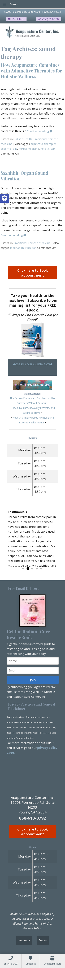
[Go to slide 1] (23, 568)
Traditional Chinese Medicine (31, 243)
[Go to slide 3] (32, 568)
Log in (43, 940)
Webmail (24, 940)
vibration (31, 247)
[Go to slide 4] (36, 568)
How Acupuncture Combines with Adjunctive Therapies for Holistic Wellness (31, 70)
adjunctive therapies (44, 143)
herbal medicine (29, 148)
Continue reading (38, 131)
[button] (4, 198)
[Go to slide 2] (27, 568)
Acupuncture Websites (24, 914)
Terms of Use (43, 923)
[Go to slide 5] (41, 568)
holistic (44, 148)
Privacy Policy (32, 928)
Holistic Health (22, 139)
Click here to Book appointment (32, 273)
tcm (53, 148)
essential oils (9, 148)
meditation (17, 247)
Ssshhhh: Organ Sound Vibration (24, 175)
